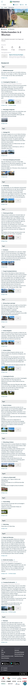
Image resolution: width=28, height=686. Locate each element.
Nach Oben (23, 674)
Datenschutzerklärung (19, 654)
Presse (2, 654)
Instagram (5, 670)
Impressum (17, 650)
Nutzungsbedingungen (19, 652)
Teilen (22, 4)
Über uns (3, 652)
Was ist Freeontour (5, 658)
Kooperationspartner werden (7, 656)
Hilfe (2, 650)
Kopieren (16, 4)
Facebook (5, 668)
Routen (4, 4)
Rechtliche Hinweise (19, 656)
